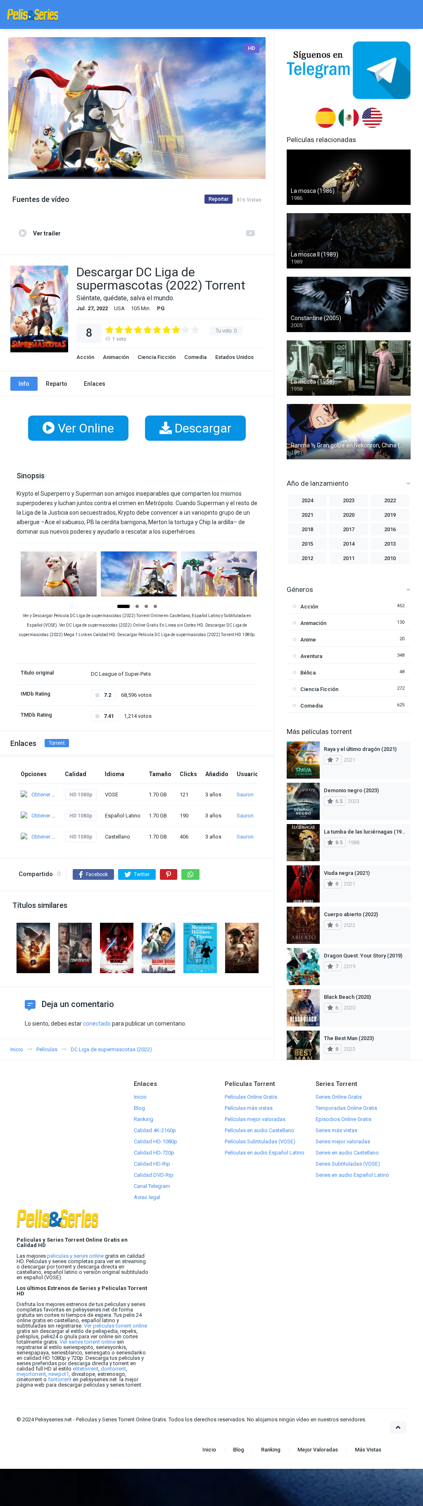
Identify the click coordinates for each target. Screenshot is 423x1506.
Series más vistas (336, 1130)
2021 (307, 515)
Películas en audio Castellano (259, 1130)
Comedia (195, 357)
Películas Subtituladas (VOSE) (260, 1141)
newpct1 (58, 1374)
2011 (348, 558)
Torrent (57, 743)
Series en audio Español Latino (352, 1175)
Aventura (311, 656)
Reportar (218, 199)
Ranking (143, 1119)
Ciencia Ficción (157, 357)
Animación (116, 357)
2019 (390, 515)
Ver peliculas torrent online (115, 1326)
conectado (97, 1023)
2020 (348, 515)
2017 (348, 529)
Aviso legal (147, 1197)
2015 (307, 544)
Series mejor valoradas (343, 1141)
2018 (307, 529)
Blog (139, 1108)
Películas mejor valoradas (255, 1119)
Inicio (140, 1097)
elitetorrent (85, 1369)
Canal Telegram (152, 1186)
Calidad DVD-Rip (153, 1175)
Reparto (56, 383)
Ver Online (84, 428)
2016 (390, 529)
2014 (348, 544)
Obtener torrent (49, 794)
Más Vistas (368, 1450)
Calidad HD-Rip (152, 1164)
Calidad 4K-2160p (155, 1130)
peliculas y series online (75, 1256)
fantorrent (59, 1379)
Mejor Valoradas (317, 1450)
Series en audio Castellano (347, 1153)
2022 (390, 500)
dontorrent (113, 1369)
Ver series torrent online (87, 1342)
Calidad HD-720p (154, 1153)
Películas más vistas (249, 1108)
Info (24, 383)
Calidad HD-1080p (155, 1141)
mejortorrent (31, 1374)
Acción (85, 357)
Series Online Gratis (339, 1097)
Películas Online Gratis (251, 1097)
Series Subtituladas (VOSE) (348, 1164)
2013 (390, 544)
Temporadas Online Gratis (346, 1108)
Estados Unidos (234, 357)
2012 (307, 558)
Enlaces (94, 383)
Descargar (201, 428)
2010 (390, 558)
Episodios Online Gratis (343, 1119)
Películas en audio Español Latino (264, 1153)
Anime (308, 640)
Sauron (245, 794)
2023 (348, 500)
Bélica (308, 673)
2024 (307, 500)
